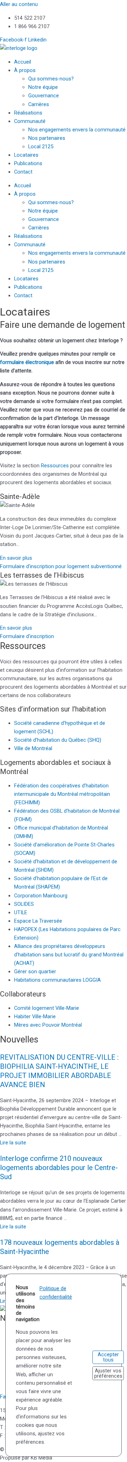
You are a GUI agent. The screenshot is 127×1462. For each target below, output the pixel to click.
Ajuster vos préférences (108, 1373)
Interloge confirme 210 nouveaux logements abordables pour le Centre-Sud (59, 1167)
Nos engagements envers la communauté (77, 129)
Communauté (30, 121)
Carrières (38, 104)
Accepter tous (108, 1357)
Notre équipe (43, 87)
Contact (23, 172)
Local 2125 (40, 146)
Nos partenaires (46, 138)
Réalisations (28, 113)
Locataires (26, 155)
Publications (28, 163)
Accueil (22, 62)
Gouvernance (43, 95)
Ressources (55, 465)
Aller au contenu (19, 4)
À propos (25, 70)
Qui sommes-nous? (51, 79)
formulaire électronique (27, 362)
